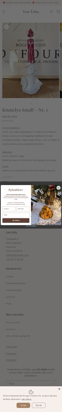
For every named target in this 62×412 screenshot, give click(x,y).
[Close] (59, 388)
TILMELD (16, 220)
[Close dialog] (58, 188)
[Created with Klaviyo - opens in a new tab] (31, 226)
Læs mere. (27, 399)
